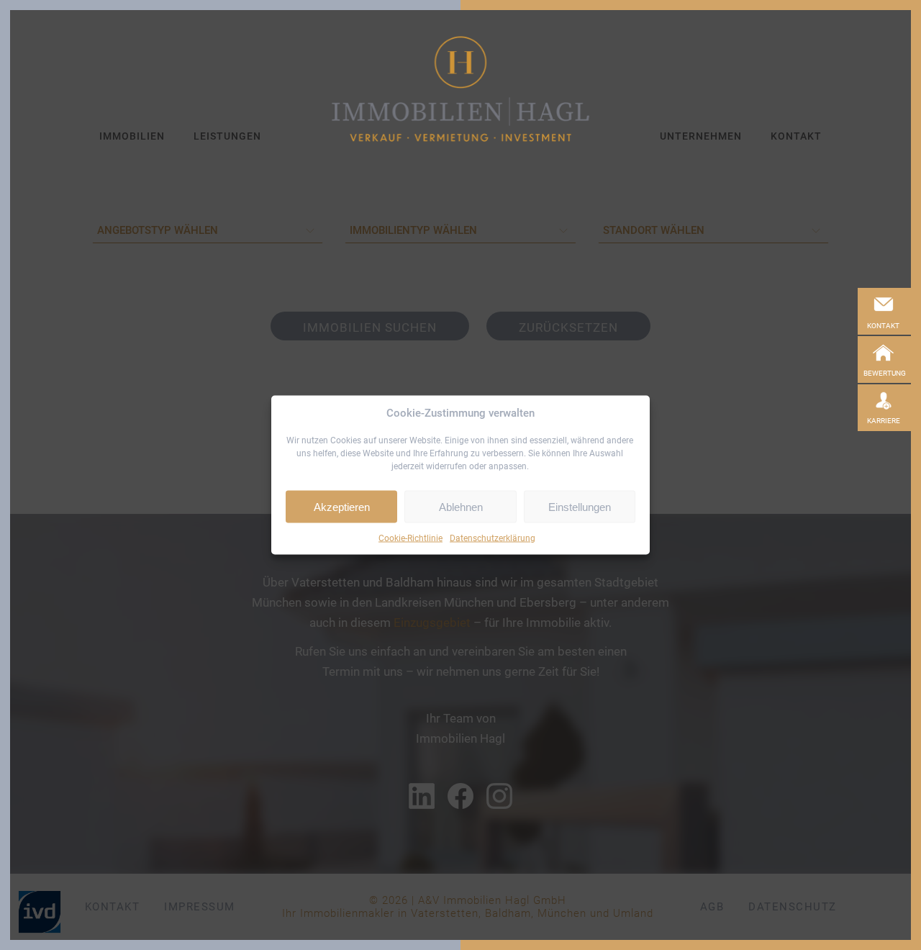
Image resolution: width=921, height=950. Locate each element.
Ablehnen (461, 506)
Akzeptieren (342, 506)
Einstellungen (579, 506)
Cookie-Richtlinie (410, 538)
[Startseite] (460, 89)
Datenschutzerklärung (492, 538)
